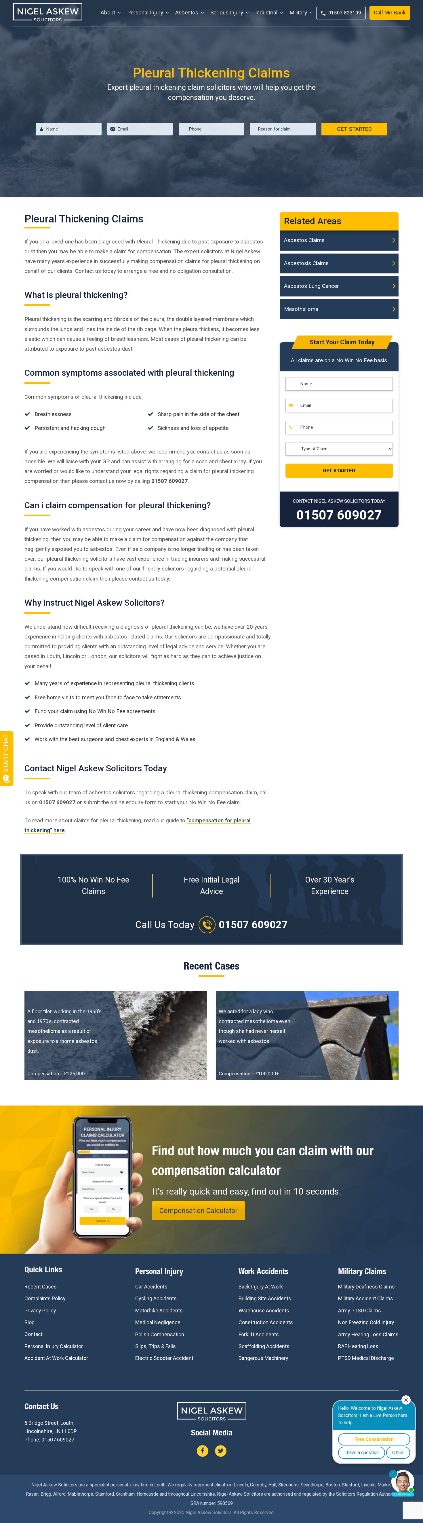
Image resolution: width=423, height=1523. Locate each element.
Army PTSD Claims (359, 1310)
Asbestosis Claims (306, 263)
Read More (119, 1073)
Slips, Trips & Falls (155, 1346)
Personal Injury (145, 12)
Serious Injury (226, 12)
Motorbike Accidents (159, 1310)
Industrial (266, 12)
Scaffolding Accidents (264, 1346)
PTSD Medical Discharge (366, 1358)
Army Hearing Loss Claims (368, 1334)
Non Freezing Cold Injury (366, 1322)
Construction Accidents (266, 1322)
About (108, 12)
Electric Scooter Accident (164, 1358)
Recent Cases (40, 1287)
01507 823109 (344, 13)
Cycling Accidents (156, 1298)
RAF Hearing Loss (358, 1346)
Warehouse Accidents (264, 1310)
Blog (29, 1322)
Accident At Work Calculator (56, 1358)
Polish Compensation (159, 1334)
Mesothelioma (301, 309)
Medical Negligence (157, 1322)
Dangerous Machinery (263, 1358)
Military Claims (362, 1272)
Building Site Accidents (265, 1298)
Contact (33, 1334)
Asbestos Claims (304, 240)
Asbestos (186, 12)
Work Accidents (263, 1272)
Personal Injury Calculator (53, 1346)
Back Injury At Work (261, 1287)
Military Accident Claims (365, 1298)
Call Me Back (390, 12)
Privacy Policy (40, 1310)
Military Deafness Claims (366, 1287)
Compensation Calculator (198, 1211)
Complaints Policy (45, 1298)
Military (298, 12)
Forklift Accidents (259, 1334)
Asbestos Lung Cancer (311, 286)
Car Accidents (151, 1287)
